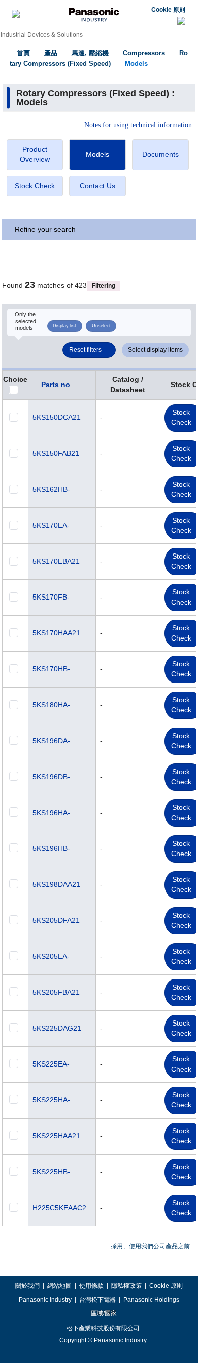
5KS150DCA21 (56, 417)
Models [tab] (97, 154)
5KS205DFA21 (56, 920)
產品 (50, 53)
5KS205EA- (51, 956)
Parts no (55, 384)
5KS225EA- (51, 1064)
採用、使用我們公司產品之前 (150, 1246)
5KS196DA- (51, 741)
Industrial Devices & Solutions (42, 34)
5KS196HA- (51, 812)
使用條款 (91, 1285)
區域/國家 (103, 1313)
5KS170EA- (51, 525)
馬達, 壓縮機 (90, 53)
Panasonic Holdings (151, 1299)
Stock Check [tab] (35, 186)
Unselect (101, 325)
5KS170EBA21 (56, 561)
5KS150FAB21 (55, 453)
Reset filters (85, 349)
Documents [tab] (160, 154)
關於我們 (27, 1285)
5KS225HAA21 (56, 1136)
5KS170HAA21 (56, 633)
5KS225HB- (51, 1172)
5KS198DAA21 (56, 884)
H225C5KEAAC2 (59, 1208)
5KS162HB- (51, 489)
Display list (64, 325)
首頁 (23, 53)
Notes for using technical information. (139, 125)
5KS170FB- (51, 597)
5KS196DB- (51, 777)
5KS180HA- (51, 705)
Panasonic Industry (45, 1299)
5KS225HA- (51, 1100)
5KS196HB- (51, 848)
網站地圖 (59, 1285)
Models (136, 63)
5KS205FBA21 (56, 992)
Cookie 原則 (168, 9)
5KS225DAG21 (56, 1028)
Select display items (155, 349)
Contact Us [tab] (97, 186)
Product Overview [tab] (35, 154)
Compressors (144, 53)
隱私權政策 (126, 1285)
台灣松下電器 (97, 1299)
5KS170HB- (51, 669)
